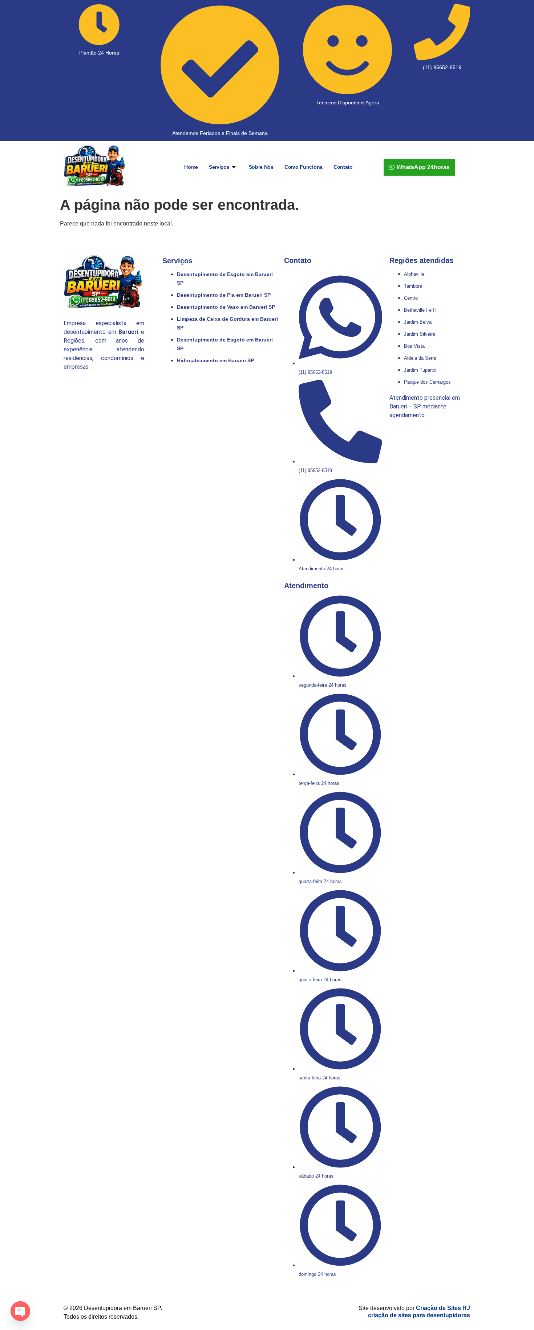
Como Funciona (303, 167)
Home (191, 167)
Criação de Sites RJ (443, 1308)
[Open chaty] (20, 1311)
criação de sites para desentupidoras (419, 1315)
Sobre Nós (261, 167)
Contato (343, 167)
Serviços (219, 167)
